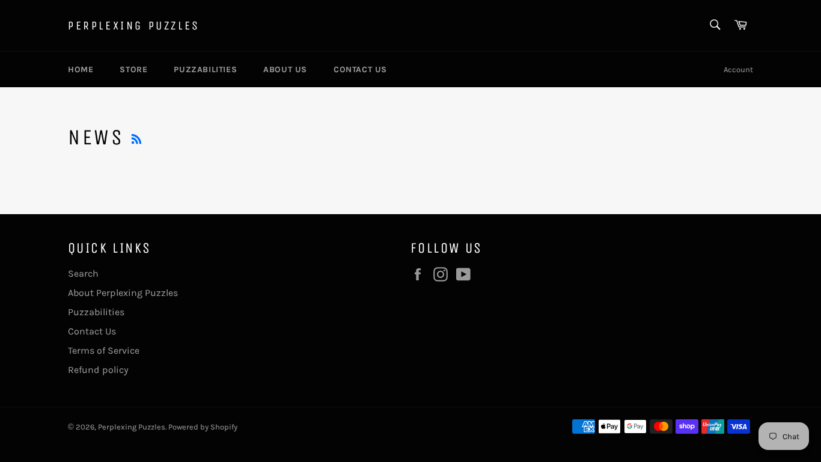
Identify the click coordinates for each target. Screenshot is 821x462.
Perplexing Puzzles (134, 25)
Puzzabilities (205, 69)
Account (738, 69)
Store (133, 69)
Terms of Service (103, 350)
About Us (285, 69)
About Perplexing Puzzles (123, 292)
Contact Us (360, 69)
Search (83, 273)
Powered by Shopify (202, 426)
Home (80, 69)
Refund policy (98, 369)
